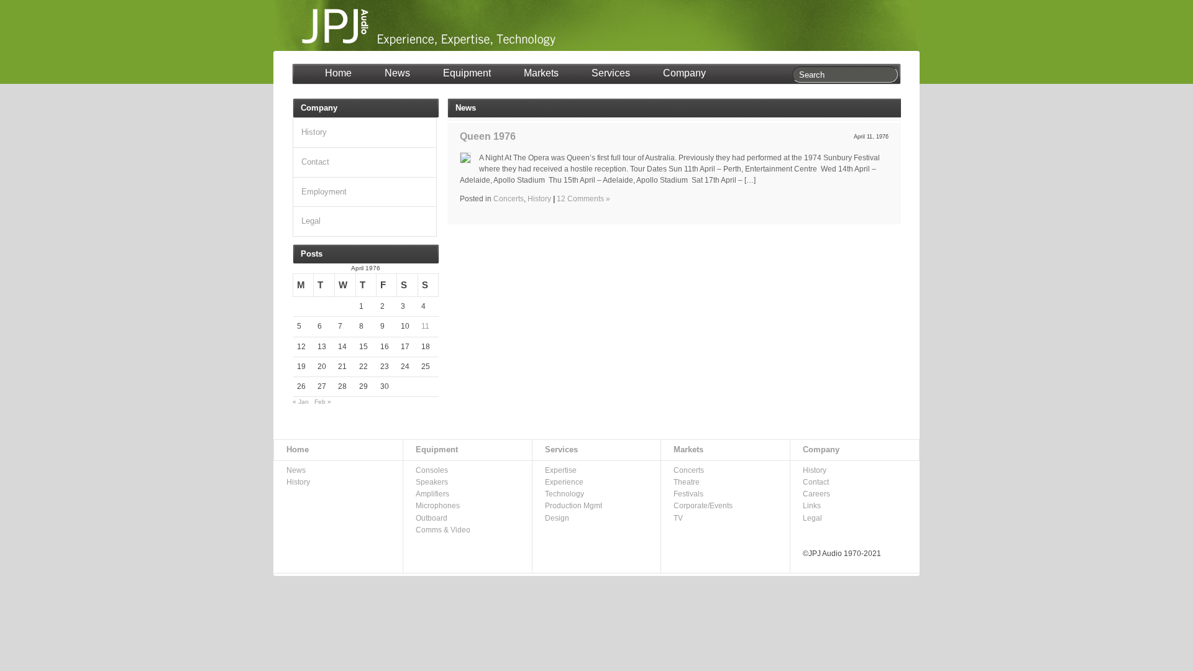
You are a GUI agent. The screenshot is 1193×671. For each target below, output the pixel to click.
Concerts (508, 198)
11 (425, 326)
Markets (541, 73)
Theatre (687, 482)
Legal (311, 221)
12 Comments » (583, 198)
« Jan (301, 401)
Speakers (432, 482)
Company (684, 73)
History (539, 198)
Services (611, 73)
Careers (816, 494)
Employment (324, 191)
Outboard (431, 518)
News (397, 73)
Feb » (322, 401)
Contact (315, 162)
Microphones (438, 505)
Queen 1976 (488, 136)
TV (678, 518)
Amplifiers (432, 494)
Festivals (688, 494)
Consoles (432, 470)
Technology (564, 494)
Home (338, 73)
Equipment (467, 73)
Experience (564, 482)
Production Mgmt (573, 505)
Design (557, 518)
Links (812, 505)
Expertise (561, 470)
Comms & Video (443, 530)
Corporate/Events (703, 505)
